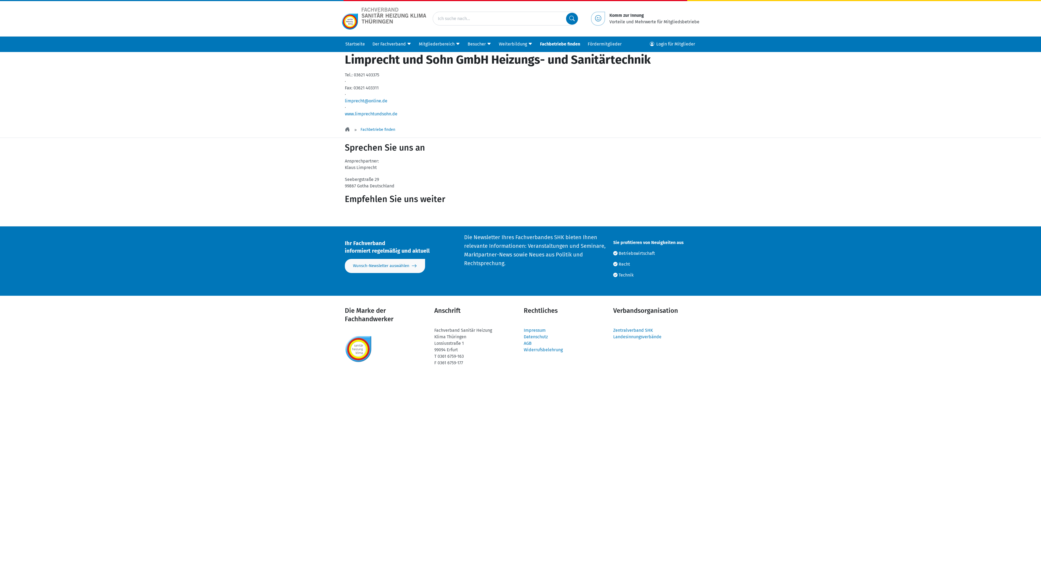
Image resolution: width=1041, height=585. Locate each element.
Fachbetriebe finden (560, 44)
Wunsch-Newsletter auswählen (381, 265)
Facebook (392, 215)
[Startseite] (348, 129)
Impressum (535, 330)
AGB (528, 343)
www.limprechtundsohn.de (371, 113)
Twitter (359, 215)
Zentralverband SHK (633, 330)
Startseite (355, 44)
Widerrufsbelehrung (543, 349)
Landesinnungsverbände (637, 336)
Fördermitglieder (605, 44)
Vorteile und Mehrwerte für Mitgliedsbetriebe (654, 18)
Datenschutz (536, 336)
